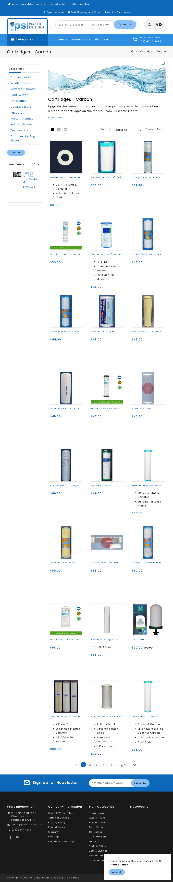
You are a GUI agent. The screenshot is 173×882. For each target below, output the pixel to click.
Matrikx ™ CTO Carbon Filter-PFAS (70, 254)
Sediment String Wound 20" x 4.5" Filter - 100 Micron (123, 639)
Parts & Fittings (21, 119)
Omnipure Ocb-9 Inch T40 (66, 408)
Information (79, 39)
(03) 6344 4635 (21, 829)
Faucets (16, 113)
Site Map (53, 836)
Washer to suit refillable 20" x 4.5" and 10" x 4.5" (79, 177)
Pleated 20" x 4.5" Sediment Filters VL (73, 716)
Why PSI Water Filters (61, 813)
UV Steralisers (20, 107)
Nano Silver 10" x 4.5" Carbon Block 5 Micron (118, 716)
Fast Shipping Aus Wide (85, 12)
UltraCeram (139, 639)
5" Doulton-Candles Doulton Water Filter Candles (121, 562)
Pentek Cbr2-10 (100, 485)
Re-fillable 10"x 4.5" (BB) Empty (110, 177)
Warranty (54, 832)
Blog (97, 39)
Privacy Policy (56, 822)
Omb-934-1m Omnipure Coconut (152, 254)
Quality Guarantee (118, 12)
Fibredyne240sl (141, 408)
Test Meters (19, 130)
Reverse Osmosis (23, 89)
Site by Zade (71, 877)
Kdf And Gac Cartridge (64, 485)
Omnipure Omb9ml (62, 562)
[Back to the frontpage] (132, 51)
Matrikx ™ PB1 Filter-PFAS (106, 408)
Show (149, 129)
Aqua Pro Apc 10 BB (103, 331)
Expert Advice (55, 12)
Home (63, 39)
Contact (110, 39)
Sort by (105, 129)
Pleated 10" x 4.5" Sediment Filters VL (113, 254)
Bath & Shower (21, 124)
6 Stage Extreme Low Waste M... (30, 177)
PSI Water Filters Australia (45, 877)
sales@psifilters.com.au (27, 824)
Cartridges (18, 101)
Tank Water (19, 95)
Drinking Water (21, 77)
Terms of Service (58, 817)
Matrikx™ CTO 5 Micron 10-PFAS (69, 639)
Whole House (20, 83)
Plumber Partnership (61, 841)
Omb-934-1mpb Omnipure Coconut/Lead (76, 331)
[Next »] (103, 764)
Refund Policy (56, 827)
